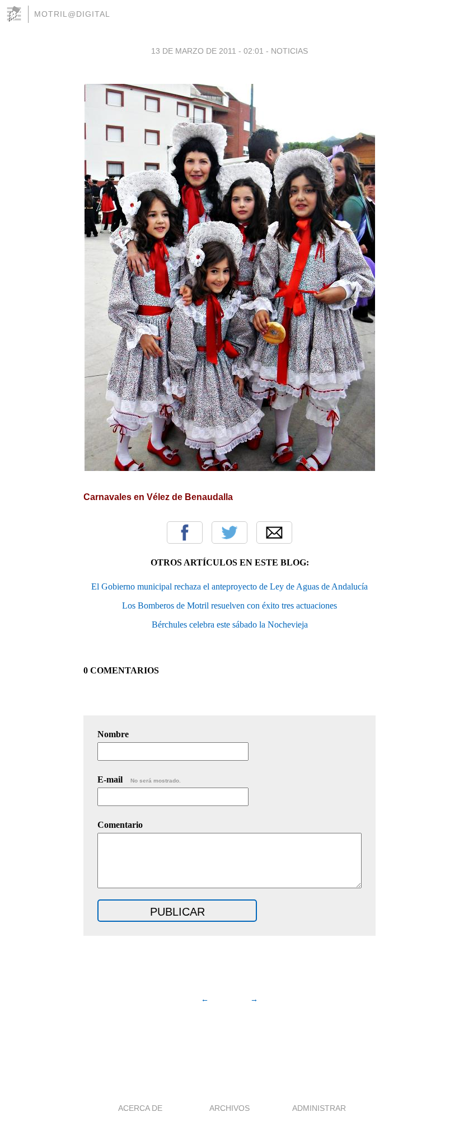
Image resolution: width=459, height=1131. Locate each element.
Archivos (229, 1108)
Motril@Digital (72, 14)
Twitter (229, 532)
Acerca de (140, 1108)
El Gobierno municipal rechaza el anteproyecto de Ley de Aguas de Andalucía (229, 586)
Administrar (319, 1108)
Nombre (113, 734)
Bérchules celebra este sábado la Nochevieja (230, 624)
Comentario (120, 825)
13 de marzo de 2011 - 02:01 (207, 50)
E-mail (139, 779)
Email (274, 532)
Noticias (289, 50)
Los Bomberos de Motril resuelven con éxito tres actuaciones (229, 605)
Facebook (185, 532)
